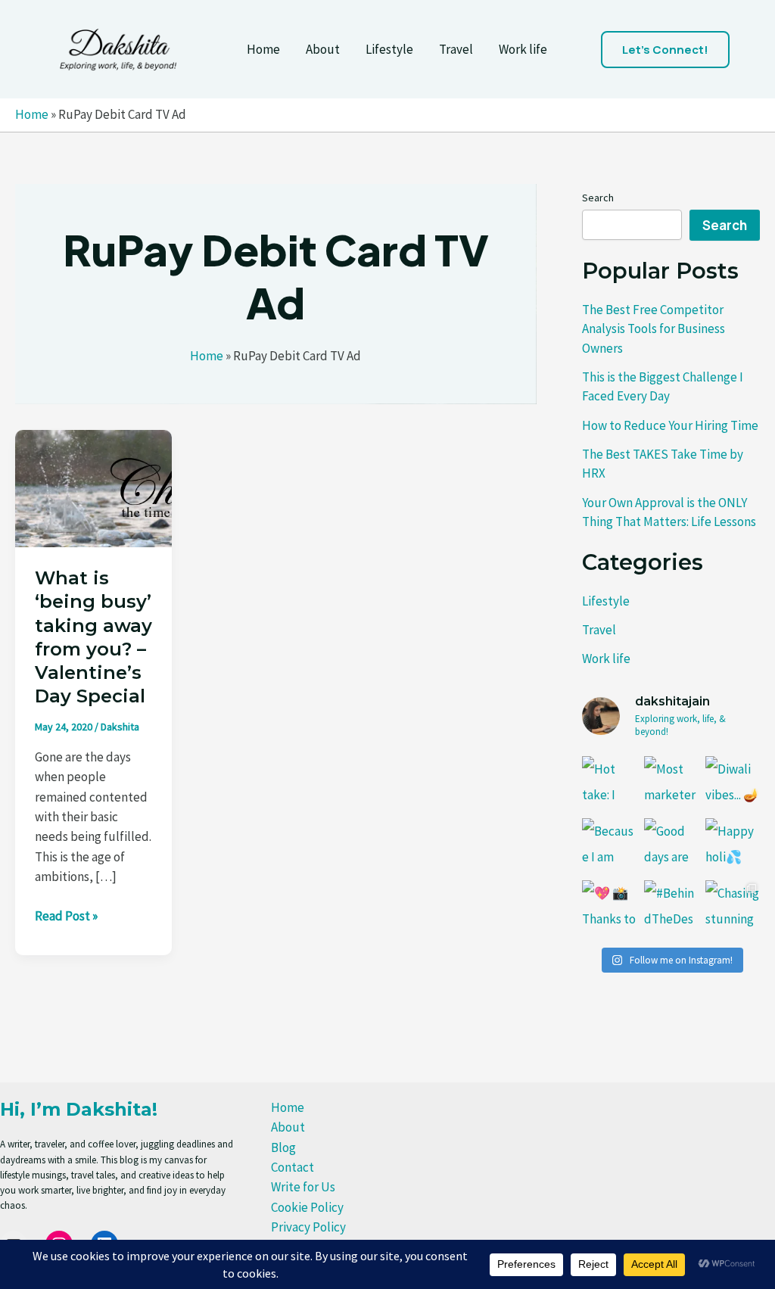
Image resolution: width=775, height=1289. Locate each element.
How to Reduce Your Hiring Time (670, 425)
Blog (283, 1147)
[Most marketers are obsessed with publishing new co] (671, 783)
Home (263, 49)
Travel (456, 49)
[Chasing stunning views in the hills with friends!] (732, 907)
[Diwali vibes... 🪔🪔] (732, 783)
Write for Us (303, 1186)
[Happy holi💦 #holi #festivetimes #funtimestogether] (732, 845)
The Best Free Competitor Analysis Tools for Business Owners (653, 328)
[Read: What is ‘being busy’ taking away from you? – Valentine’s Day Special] (93, 486)
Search (598, 197)
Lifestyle (389, 49)
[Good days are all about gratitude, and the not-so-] (671, 845)
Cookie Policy (307, 1207)
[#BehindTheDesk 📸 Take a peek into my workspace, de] (671, 907)
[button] (665, 49)
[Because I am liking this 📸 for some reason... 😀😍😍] (609, 845)
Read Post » (66, 916)
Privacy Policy (308, 1227)
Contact (292, 1167)
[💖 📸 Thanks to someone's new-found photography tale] (609, 907)
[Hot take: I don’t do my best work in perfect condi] (609, 783)
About (323, 49)
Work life (523, 49)
